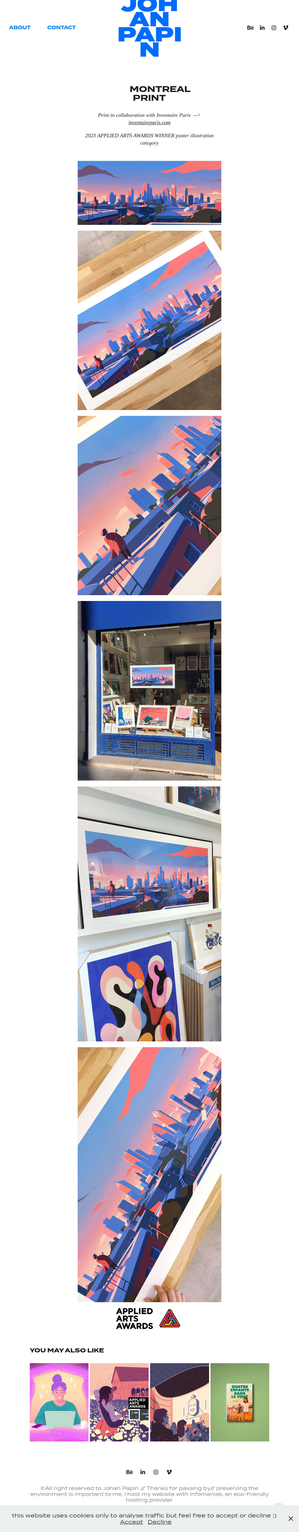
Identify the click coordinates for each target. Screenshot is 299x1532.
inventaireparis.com (149, 122)
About (20, 27)
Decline (160, 1521)
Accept (131, 1521)
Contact (61, 27)
